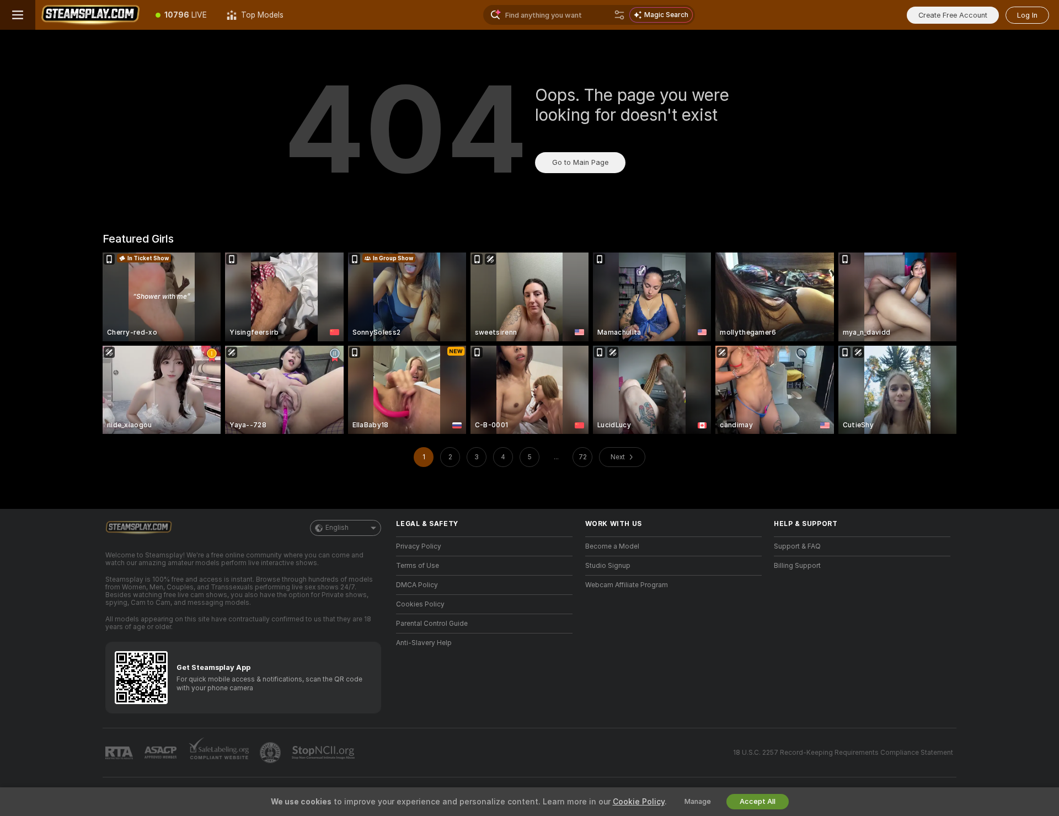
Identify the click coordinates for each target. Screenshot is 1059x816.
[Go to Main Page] (90, 15)
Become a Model (612, 546)
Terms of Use (417, 566)
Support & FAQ (797, 546)
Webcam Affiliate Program (626, 585)
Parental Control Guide (432, 623)
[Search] (619, 15)
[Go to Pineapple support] (271, 752)
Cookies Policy (420, 604)
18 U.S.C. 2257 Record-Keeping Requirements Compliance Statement (843, 752)
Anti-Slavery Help (424, 643)
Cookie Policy (639, 801)
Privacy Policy (418, 546)
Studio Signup (607, 566)
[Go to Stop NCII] (324, 752)
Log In (1027, 15)
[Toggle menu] (17, 15)
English (337, 528)
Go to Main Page (580, 162)
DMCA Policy (417, 585)
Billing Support (797, 566)
